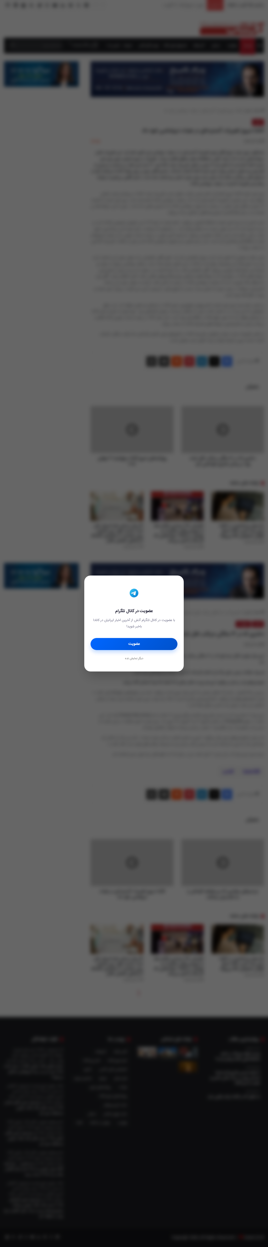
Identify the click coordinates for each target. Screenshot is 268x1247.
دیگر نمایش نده (134, 658)
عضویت (134, 644)
